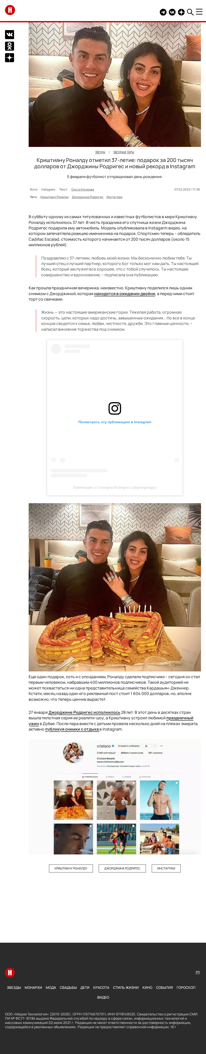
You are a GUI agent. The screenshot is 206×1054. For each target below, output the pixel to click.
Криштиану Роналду (54, 197)
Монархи (33, 987)
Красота (101, 987)
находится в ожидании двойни (124, 293)
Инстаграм (114, 197)
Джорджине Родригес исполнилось (84, 712)
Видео (103, 997)
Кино (147, 987)
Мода (51, 987)
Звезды (14, 987)
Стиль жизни (126, 987)
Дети (84, 987)
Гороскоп (186, 987)
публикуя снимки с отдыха (72, 729)
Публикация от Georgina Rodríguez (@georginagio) (115, 487)
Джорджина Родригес (88, 197)
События (164, 987)
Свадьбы (68, 987)
